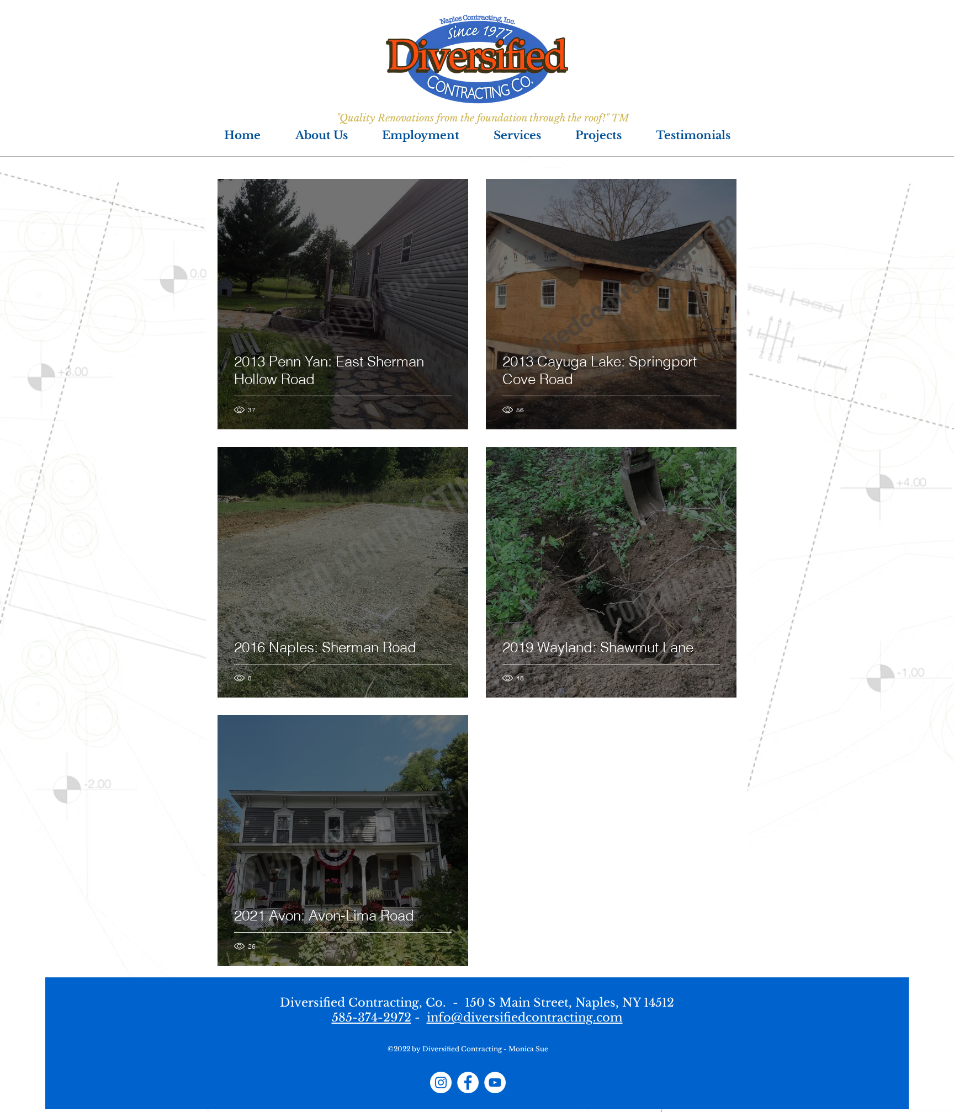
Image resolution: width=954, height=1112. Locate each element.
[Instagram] (441, 1082)
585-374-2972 (371, 1017)
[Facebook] (468, 1082)
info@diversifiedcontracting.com (525, 1017)
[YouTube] (495, 1082)
